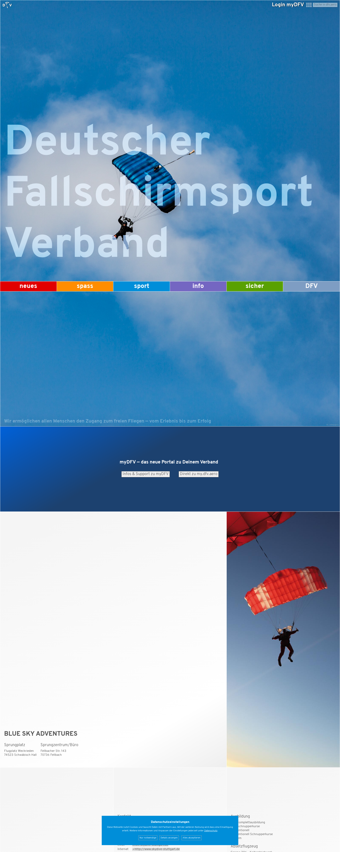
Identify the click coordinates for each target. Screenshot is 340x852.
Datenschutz (210, 831)
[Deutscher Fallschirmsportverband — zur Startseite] (7, 5)
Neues (28, 286)
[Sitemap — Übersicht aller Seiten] (309, 6)
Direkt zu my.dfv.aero (198, 474)
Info (198, 286)
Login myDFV (288, 5)
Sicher (255, 286)
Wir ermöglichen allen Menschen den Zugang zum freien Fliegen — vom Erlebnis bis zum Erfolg (107, 421)
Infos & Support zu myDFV (146, 474)
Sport (141, 286)
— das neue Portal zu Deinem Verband (169, 462)
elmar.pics (334, 425)
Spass (85, 286)
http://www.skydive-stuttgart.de (157, 849)
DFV (311, 286)
